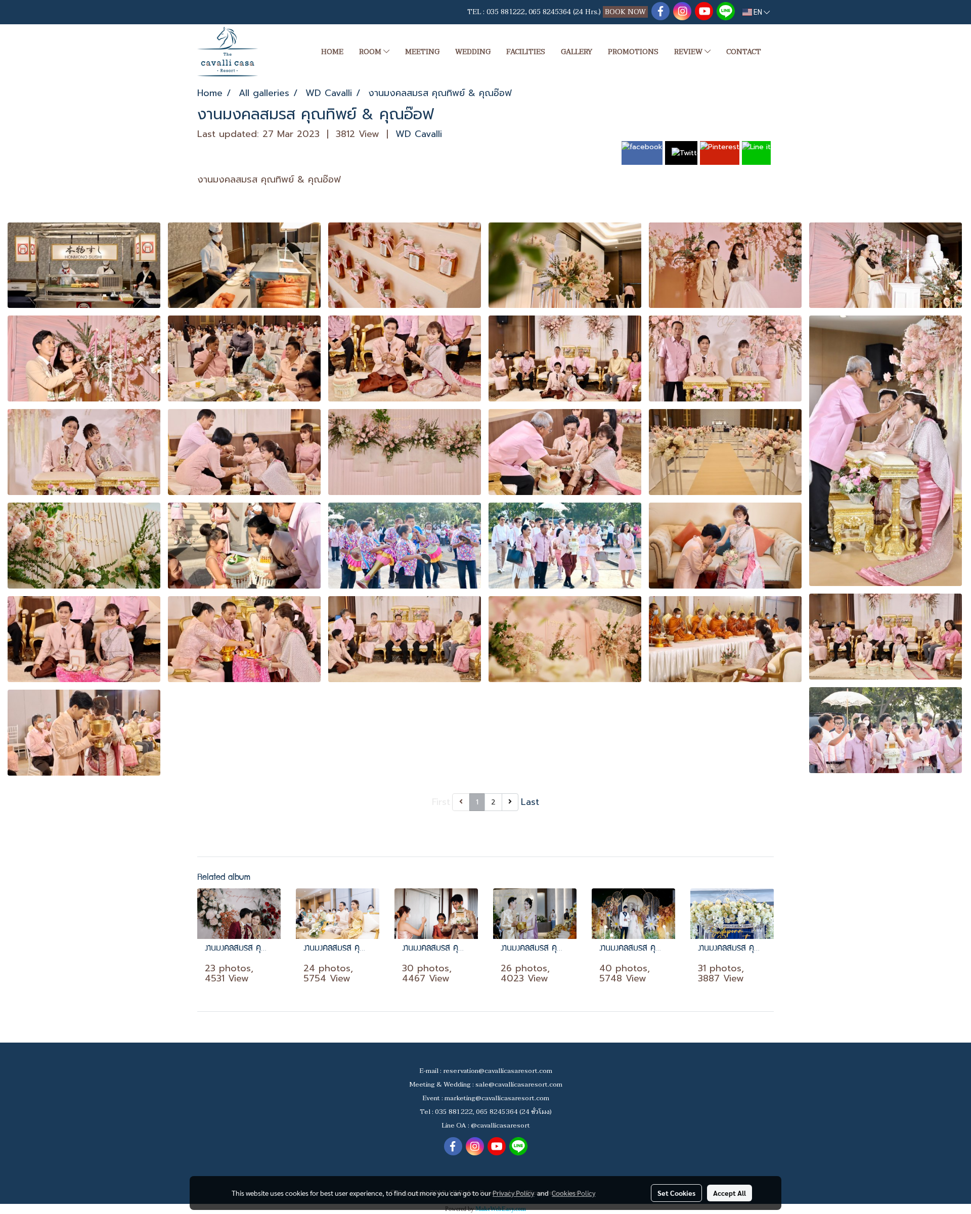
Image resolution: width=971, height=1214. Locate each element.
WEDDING (473, 52)
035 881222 (506, 12)
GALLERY (576, 52)
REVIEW (689, 52)
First (441, 802)
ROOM (371, 52)
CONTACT (743, 52)
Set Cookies (676, 1192)
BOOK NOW (626, 12)
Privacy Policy (513, 1192)
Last (530, 802)
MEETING (422, 52)
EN (758, 12)
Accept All (729, 1192)
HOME (332, 52)
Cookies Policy (573, 1192)
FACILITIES (525, 52)
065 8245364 (549, 12)
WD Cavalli (418, 134)
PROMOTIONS (633, 52)
